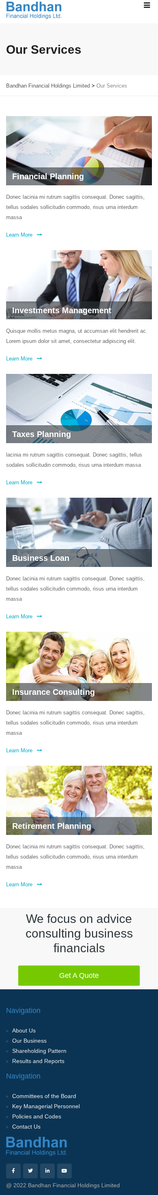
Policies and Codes (36, 1116)
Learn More (20, 235)
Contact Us (26, 1126)
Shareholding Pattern (39, 1051)
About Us (24, 1030)
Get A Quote (79, 975)
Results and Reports (38, 1061)
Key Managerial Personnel (46, 1106)
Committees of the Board (44, 1096)
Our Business (29, 1040)
